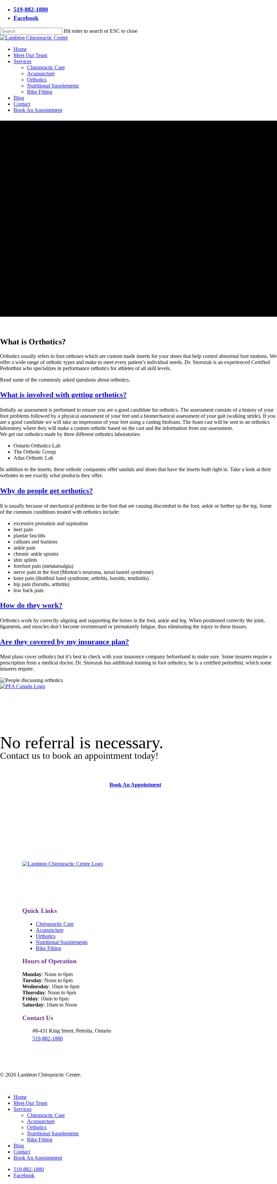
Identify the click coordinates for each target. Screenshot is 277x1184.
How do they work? (31, 605)
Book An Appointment (38, 1158)
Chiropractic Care (55, 924)
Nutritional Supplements (61, 942)
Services (22, 1109)
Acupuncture (50, 930)
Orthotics (45, 936)
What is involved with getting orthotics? (63, 394)
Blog (19, 1146)
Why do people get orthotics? (46, 490)
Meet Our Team (30, 1103)
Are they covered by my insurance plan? (64, 641)
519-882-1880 (47, 1038)
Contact (22, 1152)
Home (20, 1097)
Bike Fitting (48, 948)
